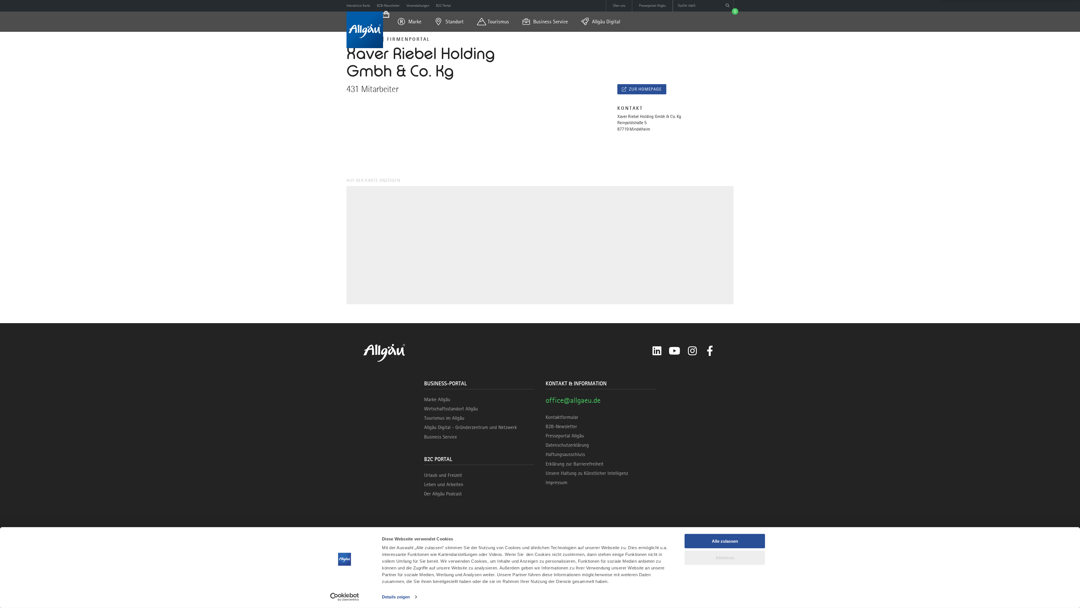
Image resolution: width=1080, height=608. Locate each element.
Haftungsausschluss (565, 454)
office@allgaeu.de (573, 400)
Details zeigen (396, 596)
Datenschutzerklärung (567, 445)
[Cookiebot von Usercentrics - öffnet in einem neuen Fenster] (344, 597)
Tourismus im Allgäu (444, 418)
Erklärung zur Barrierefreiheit (575, 464)
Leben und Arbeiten (443, 484)
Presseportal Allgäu (565, 436)
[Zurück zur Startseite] (364, 30)
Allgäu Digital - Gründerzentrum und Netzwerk (470, 427)
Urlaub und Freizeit (443, 475)
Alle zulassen (725, 541)
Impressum (556, 482)
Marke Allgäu (437, 399)
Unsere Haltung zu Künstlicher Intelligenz (587, 473)
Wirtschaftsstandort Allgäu (451, 409)
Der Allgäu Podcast (443, 494)
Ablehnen (725, 557)
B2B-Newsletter (561, 426)
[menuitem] (409, 22)
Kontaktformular (562, 417)
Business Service (440, 437)
